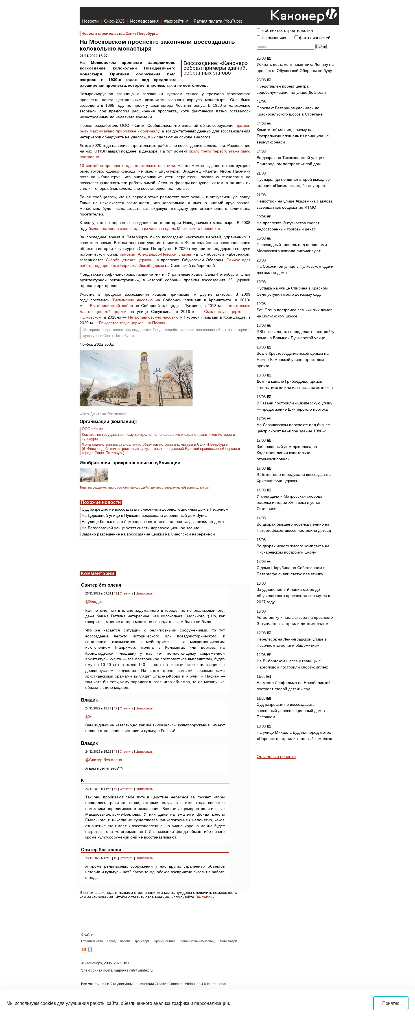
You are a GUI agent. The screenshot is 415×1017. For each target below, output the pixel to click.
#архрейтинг (176, 21)
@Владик (93, 601)
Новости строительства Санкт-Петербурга (120, 33)
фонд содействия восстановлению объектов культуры (169, 487)
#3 (115, 751)
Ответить (126, 593)
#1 (115, 593)
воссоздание (97, 487)
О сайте (87, 934)
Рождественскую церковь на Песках (132, 323)
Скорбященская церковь (129, 260)
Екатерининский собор (111, 305)
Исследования (144, 21)
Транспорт (141, 941)
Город (111, 941)
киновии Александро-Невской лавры (155, 254)
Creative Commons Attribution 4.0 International (190, 984)
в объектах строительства (287, 30)
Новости (90, 21)
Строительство (92, 941)
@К (88, 716)
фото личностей (314, 38)
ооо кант (123, 487)
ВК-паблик (204, 897)
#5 (115, 858)
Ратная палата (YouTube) (218, 21)
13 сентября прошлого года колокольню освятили (127, 165)
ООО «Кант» (92, 429)
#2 (115, 708)
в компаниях (274, 38)
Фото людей (228, 941)
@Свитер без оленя (103, 759)
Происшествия (164, 941)
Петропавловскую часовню (153, 317)
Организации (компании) (197, 941)
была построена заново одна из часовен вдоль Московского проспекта (154, 228)
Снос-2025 (114, 21)
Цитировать (144, 593)
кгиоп (111, 487)
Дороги (125, 941)
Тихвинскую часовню (132, 300)
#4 (115, 788)
